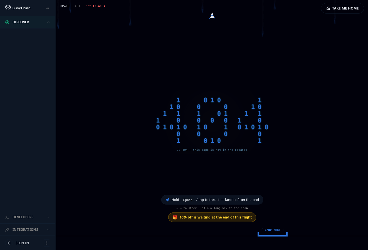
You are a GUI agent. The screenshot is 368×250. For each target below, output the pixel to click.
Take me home (345, 8)
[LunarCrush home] (17, 8)
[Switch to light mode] (46, 243)
